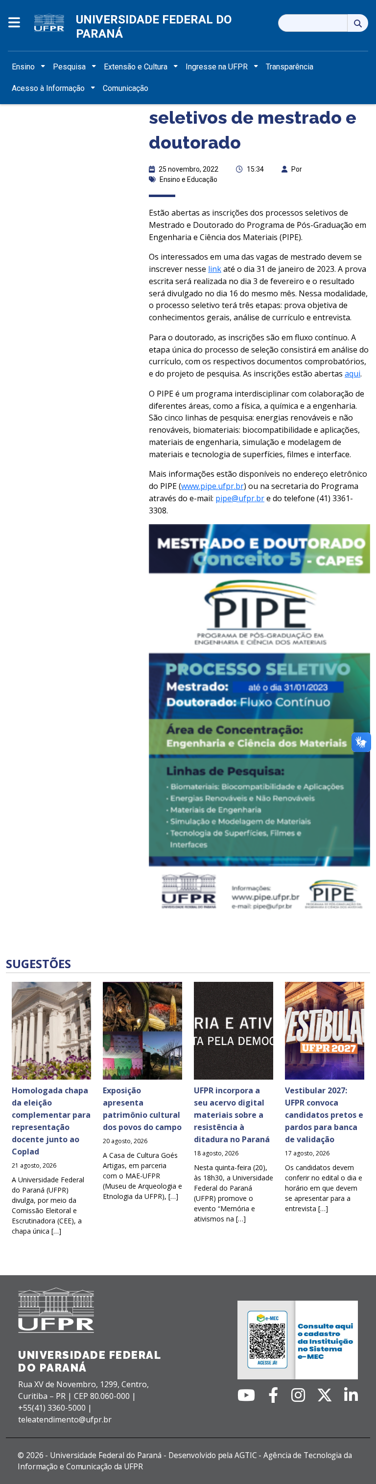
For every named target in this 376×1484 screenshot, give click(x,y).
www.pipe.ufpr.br (212, 486)
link (214, 269)
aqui (352, 373)
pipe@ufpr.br (239, 498)
